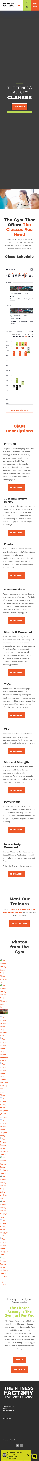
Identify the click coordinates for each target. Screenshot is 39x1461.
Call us (19, 1360)
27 (23, 336)
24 (14, 336)
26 (20, 336)
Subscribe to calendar (18, 410)
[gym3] (4, 1198)
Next (30, 331)
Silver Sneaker (15, 319)
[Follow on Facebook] (27, 2)
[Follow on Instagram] (27, 7)
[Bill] (4, 1135)
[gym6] (4, 1254)
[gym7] (4, 1276)
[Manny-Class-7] (4, 1117)
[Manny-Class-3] (4, 1007)
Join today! (35, 5)
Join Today (19, 107)
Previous (9, 331)
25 (17, 336)
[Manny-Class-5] (4, 1060)
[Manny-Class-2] (4, 1014)
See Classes (16, 487)
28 (25, 336)
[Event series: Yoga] (29, 293)
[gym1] (4, 1154)
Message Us (19, 1370)
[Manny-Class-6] (4, 1095)
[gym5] (4, 1236)
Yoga (12, 296)
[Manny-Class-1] (4, 1036)
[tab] (9, 275)
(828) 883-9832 (7, 1418)
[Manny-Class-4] (4, 982)
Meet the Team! (19, 923)
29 (29, 336)
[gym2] (4, 1173)
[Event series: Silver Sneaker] (29, 316)
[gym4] (4, 1217)
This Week (19, 331)
